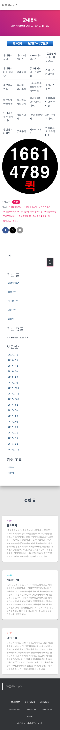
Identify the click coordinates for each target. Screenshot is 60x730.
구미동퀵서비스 (10, 216)
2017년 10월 (14, 399)
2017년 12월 (14, 388)
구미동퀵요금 (25, 216)
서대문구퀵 (13, 301)
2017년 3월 (13, 427)
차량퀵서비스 (46, 709)
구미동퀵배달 (36, 211)
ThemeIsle (38, 723)
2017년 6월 (13, 416)
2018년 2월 (13, 377)
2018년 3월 (13, 371)
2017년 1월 (13, 438)
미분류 (16, 202)
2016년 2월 (13, 444)
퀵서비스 (7, 221)
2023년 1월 (13, 355)
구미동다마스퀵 (30, 207)
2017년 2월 (13, 433)
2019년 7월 (13, 360)
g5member (15, 702)
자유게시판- (32, 709)
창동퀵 (11, 319)
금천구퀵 (12, 310)
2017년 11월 (14, 394)
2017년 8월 (13, 405)
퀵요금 (16, 221)
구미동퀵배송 (50, 211)
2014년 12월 (14, 449)
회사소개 (30, 716)
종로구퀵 (12, 291)
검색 (9, 255)
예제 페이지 (44, 702)
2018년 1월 (13, 382)
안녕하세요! (13, 283)
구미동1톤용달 (14, 207)
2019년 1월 (13, 366)
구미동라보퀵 (44, 207)
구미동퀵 (25, 211)
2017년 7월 (13, 410)
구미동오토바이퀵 (11, 211)
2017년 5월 (13, 421)
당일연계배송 (30, 702)
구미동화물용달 (39, 216)
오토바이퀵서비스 (15, 709)
